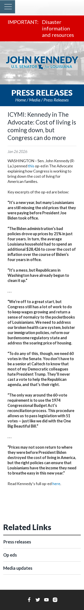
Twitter (38, 599)
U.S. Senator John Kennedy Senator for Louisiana (42, 63)
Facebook (29, 599)
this (31, 165)
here (56, 483)
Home (20, 99)
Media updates (17, 568)
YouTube (46, 599)
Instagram (55, 599)
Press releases (56, 99)
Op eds (10, 554)
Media (34, 99)
